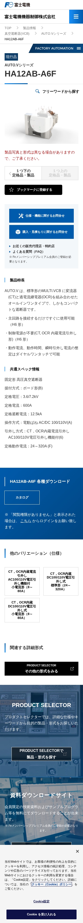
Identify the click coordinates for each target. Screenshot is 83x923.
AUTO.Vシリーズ (53, 33)
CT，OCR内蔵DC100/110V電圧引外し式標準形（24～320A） (61, 581)
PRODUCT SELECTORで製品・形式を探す (41, 754)
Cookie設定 (41, 901)
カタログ (22, 497)
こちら (25, 521)
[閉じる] (77, 851)
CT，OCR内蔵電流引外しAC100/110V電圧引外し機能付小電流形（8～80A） (22, 581)
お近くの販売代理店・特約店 (34, 246)
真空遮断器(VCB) (17, 33)
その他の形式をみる (41, 668)
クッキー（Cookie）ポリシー (51, 884)
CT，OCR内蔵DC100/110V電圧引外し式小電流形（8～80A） (22, 610)
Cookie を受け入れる (41, 914)
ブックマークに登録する (34, 189)
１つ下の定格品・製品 (23, 173)
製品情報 (29, 28)
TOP (8, 28)
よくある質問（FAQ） (29, 251)
